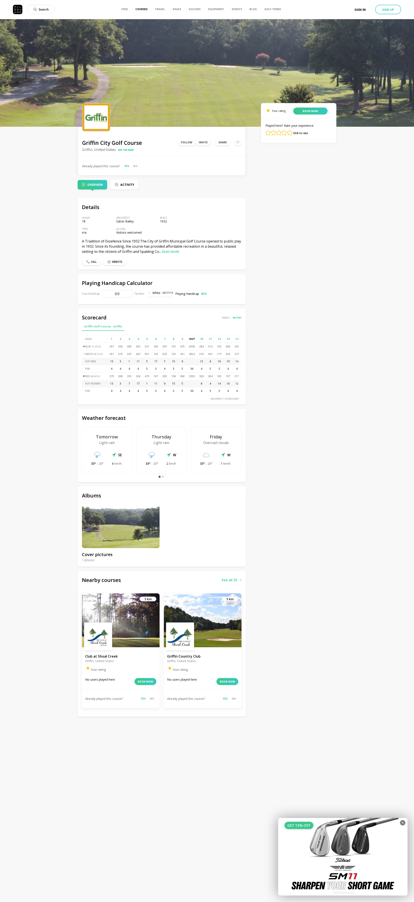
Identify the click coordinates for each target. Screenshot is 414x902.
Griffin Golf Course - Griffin (103, 326)
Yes (126, 166)
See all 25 (229, 580)
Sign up (388, 10)
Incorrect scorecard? (225, 398)
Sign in (360, 10)
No (135, 166)
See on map (126, 150)
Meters (237, 317)
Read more (170, 252)
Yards (225, 317)
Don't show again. (344, 892)
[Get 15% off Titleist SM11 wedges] (343, 857)
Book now (145, 681)
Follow (186, 142)
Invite (203, 142)
